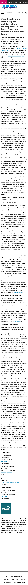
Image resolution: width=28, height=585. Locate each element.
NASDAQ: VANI (5, 50)
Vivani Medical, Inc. (22, 48)
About (7, 576)
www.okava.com (17, 321)
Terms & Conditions (20, 579)
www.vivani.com (18, 292)
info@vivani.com (5, 461)
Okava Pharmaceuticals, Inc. (16, 56)
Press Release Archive (16, 576)
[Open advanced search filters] (22, 12)
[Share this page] (26, 12)
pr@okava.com (5, 496)
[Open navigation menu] (2, 12)
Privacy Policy (21, 582)
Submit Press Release (8, 579)
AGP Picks (3, 2)
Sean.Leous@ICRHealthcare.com (10, 482)
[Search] (19, 12)
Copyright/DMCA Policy (9, 582)
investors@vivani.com (6, 472)
